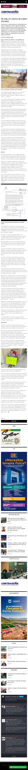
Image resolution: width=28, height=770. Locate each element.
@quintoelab (19, 719)
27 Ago (24, 719)
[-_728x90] (14, 7)
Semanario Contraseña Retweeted (12, 704)
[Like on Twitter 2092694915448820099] (12, 713)
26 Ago (22, 706)
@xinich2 (18, 706)
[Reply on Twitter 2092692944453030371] (6, 752)
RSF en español (9, 738)
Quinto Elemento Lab (10, 719)
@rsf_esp (14, 738)
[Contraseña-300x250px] (11, 445)
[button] (18, 767)
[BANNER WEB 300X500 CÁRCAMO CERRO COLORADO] (14, 639)
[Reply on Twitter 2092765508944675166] (6, 731)
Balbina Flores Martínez (11, 706)
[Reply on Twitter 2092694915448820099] (6, 713)
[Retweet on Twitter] (5, 704)
